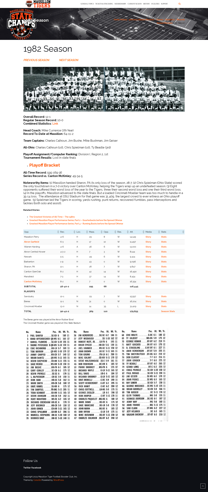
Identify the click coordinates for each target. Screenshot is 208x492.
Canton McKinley (33, 281)
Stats (164, 237)
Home (117, 19)
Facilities (155, 4)
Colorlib (37, 480)
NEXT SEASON (68, 60)
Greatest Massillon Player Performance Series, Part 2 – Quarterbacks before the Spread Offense (75, 220)
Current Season (134, 4)
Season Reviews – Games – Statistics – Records (161, 19)
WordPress (58, 480)
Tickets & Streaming (104, 4)
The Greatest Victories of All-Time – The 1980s (52, 217)
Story (148, 237)
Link (55, 123)
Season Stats (168, 311)
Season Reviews (164, 23)
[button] (58, 232)
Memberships (120, 4)
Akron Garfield (31, 242)
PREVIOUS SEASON (36, 60)
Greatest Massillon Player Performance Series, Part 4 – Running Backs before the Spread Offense (76, 224)
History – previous (129, 19)
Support (164, 4)
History (146, 4)
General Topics (87, 4)
